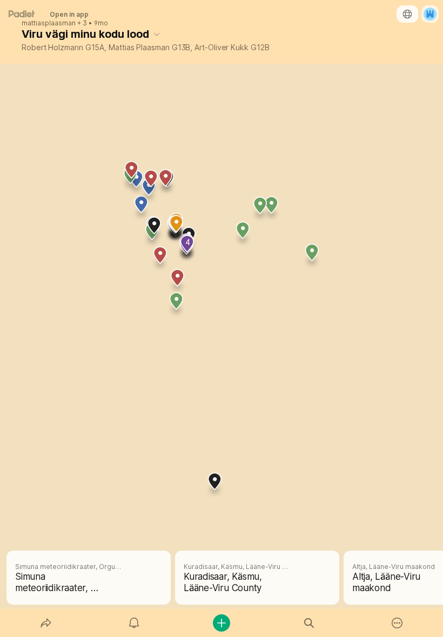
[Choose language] (407, 14)
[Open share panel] (46, 623)
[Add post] (221, 623)
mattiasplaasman (49, 23)
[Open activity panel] (134, 623)
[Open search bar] (309, 623)
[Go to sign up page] (430, 14)
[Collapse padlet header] (156, 34)
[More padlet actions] (397, 623)
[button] (178, 282)
